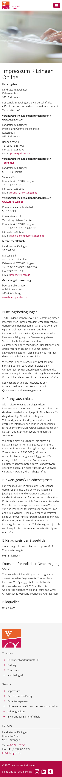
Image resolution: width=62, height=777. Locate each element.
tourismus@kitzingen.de (23, 192)
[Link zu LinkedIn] (43, 772)
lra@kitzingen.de (11, 753)
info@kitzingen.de (20, 275)
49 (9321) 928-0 (16, 745)
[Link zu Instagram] (37, 772)
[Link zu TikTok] (50, 772)
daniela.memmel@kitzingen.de (27, 235)
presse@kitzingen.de (21, 153)
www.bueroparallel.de (14, 297)
